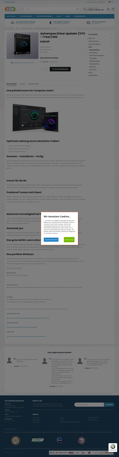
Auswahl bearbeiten (51, 239)
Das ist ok (69, 240)
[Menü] (116, 444)
